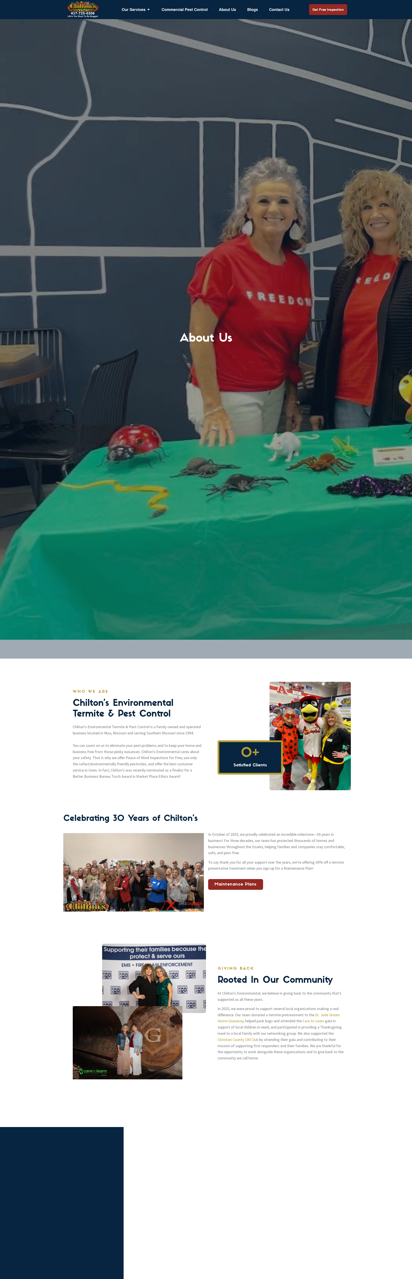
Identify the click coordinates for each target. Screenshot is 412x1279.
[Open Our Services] (148, 9)
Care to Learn (313, 1020)
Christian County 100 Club (238, 1039)
